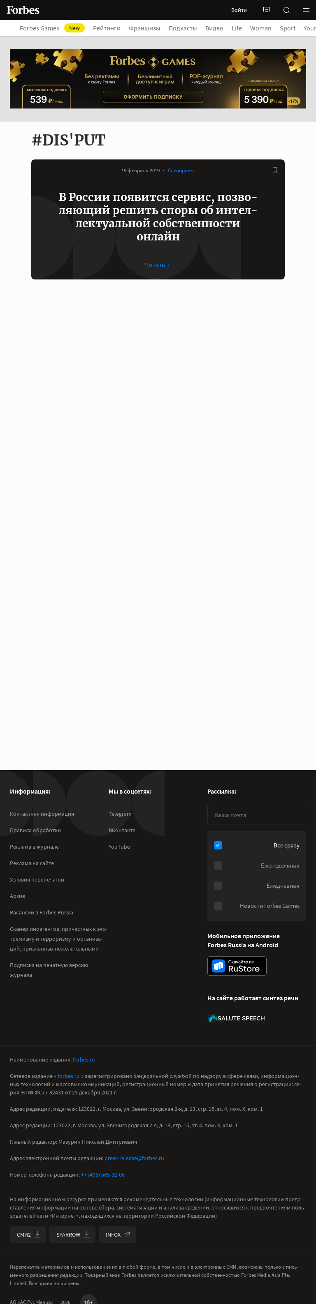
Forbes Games (50, 28)
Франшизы (144, 28)
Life (237, 28)
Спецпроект (181, 170)
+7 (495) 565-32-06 (103, 1174)
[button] (306, 9)
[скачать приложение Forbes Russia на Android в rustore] (237, 966)
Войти (239, 10)
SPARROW (68, 1234)
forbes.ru (84, 1059)
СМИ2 (24, 1234)
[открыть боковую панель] (266, 9)
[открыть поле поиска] (286, 9)
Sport (287, 28)
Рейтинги (107, 28)
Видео (214, 28)
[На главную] (23, 10)
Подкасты (183, 28)
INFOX (113, 1234)
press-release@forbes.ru (134, 1158)
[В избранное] (274, 170)
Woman (261, 28)
